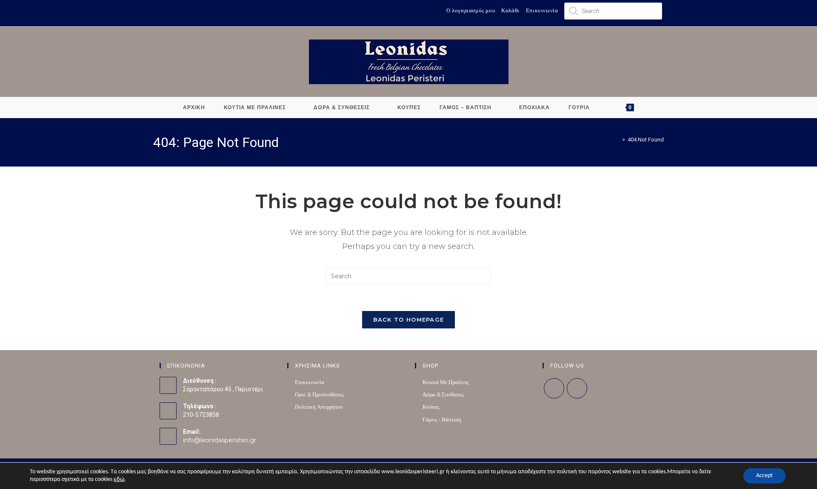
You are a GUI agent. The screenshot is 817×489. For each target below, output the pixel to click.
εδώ (119, 479)
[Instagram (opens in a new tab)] (165, 12)
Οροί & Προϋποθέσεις (319, 394)
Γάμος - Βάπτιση (442, 419)
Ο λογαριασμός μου (470, 10)
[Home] (617, 139)
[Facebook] (554, 388)
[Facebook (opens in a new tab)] (157, 12)
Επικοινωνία (542, 10)
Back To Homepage (408, 319)
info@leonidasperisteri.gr (219, 440)
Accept (764, 475)
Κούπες (431, 406)
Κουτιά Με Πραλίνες (446, 382)
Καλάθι (510, 10)
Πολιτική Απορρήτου (319, 406)
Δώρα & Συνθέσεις (443, 394)
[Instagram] (577, 388)
